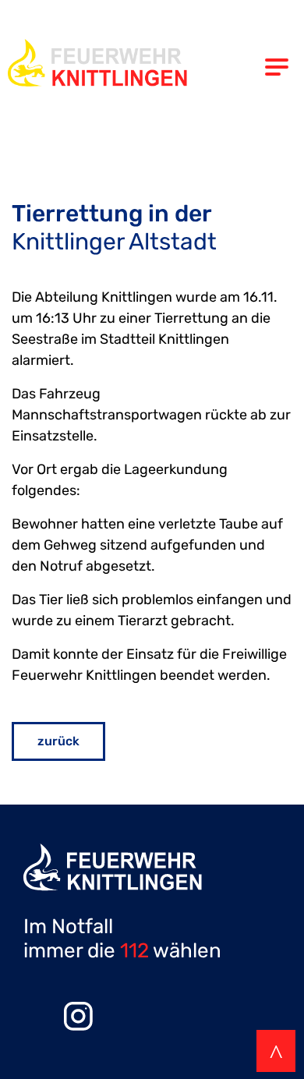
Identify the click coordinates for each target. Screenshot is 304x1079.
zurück (58, 741)
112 (134, 951)
